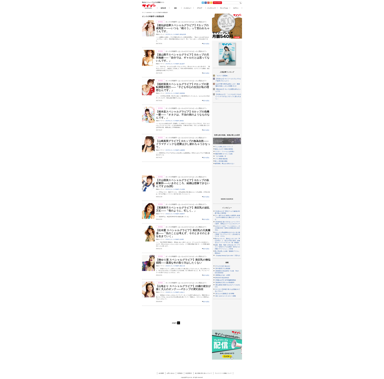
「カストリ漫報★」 (222, 75)
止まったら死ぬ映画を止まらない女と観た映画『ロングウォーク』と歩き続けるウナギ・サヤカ (227, 234)
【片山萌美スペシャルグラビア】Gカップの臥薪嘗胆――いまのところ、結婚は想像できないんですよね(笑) (183, 183)
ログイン (235, 8)
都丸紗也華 (183, 34)
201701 (168, 189)
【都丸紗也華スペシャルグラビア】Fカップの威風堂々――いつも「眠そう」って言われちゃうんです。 (183, 28)
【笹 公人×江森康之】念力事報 (224, 293)
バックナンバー (211, 8)
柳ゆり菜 (182, 266)
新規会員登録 (217, 2)
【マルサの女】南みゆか (222, 266)
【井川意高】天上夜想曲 (222, 268)
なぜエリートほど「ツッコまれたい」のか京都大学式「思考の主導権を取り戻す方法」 (227, 228)
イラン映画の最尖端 (221, 159)
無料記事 (163, 8)
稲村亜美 (182, 93)
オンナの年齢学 (175, 34)
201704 (168, 93)
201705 (168, 34)
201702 (168, 150)
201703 (168, 120)
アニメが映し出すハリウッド (224, 146)
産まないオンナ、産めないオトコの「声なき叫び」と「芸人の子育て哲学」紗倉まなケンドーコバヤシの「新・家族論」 (227, 240)
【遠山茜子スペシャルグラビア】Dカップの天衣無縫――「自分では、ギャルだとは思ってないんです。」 (183, 57)
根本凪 (182, 120)
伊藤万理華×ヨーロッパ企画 (223, 154)
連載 (175, 8)
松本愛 (182, 239)
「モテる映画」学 (220, 156)
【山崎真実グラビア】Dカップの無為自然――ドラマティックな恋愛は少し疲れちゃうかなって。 (183, 144)
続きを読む (206, 43)
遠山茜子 (182, 63)
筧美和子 (182, 213)
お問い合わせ (170, 373)
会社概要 (161, 373)
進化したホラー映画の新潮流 (224, 149)
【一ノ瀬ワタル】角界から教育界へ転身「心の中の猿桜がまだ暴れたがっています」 (227, 217)
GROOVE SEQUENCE (222, 277)
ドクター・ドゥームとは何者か (224, 151)
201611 (168, 239)
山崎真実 (182, 150)
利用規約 (180, 373)
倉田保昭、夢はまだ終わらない (224, 163)
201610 (168, 266)
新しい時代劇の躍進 (221, 161)
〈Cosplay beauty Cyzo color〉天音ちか (227, 255)
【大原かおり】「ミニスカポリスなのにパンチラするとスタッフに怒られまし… (228, 96)
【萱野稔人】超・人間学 (222, 275)
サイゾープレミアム (149, 6)
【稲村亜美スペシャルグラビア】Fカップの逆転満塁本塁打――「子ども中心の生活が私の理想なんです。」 (182, 87)
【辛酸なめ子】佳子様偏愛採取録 (225, 280)
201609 (168, 292)
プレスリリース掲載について (223, 373)
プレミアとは (224, 8)
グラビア (199, 8)
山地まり (182, 292)
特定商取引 (189, 373)
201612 (168, 213)
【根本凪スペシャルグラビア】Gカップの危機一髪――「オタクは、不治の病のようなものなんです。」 (183, 114)
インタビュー (187, 8)
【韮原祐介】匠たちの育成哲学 (224, 282)
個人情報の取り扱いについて (203, 373)
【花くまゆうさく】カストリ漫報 (225, 296)
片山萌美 (182, 189)
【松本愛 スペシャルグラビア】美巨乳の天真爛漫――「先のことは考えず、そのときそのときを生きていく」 (183, 233)
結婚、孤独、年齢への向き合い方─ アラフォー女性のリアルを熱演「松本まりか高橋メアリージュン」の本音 (227, 246)
